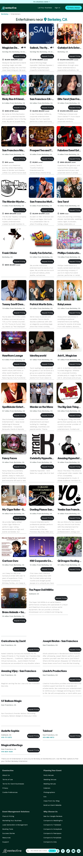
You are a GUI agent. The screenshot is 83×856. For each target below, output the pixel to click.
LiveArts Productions (55, 671)
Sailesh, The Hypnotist (42, 47)
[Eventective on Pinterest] (63, 851)
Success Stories (8, 833)
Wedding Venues (50, 779)
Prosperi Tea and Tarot (43, 150)
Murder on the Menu (41, 406)
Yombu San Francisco (70, 509)
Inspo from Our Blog (51, 801)
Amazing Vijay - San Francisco (18, 671)
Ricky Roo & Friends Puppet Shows (22, 99)
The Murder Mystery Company (20, 201)
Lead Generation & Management (15, 825)
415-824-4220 (7, 752)
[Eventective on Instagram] (58, 851)
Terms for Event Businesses (13, 784)
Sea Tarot (63, 201)
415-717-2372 (6, 737)
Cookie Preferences (10, 792)
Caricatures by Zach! (13, 641)
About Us (6, 775)
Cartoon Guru (10, 560)
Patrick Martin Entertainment (46, 304)
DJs (45, 797)
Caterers (47, 788)
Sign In (57, 8)
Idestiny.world (38, 355)
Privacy (5, 788)
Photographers (49, 792)
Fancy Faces (9, 458)
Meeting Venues (50, 784)
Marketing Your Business (12, 820)
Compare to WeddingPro (53, 820)
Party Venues (49, 775)
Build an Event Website (52, 805)
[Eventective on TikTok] (68, 851)
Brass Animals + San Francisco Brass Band (26, 612)
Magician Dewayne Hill (15, 47)
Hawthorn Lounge (12, 355)
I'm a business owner (40, 2)
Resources (6, 838)
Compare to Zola (50, 842)
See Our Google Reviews (53, 816)
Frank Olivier (9, 253)
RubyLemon (64, 304)
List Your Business (45, 8)
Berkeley (4, 14)
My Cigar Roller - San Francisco (20, 509)
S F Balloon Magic (11, 700)
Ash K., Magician (67, 355)
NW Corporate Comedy (44, 560)
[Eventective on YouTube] (73, 851)
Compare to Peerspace (52, 833)
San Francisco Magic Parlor (18, 150)
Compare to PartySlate (52, 838)
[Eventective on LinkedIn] (79, 851)
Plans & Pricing (8, 816)
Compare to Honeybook (53, 829)
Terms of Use (7, 779)
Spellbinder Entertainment (17, 406)
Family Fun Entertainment (44, 253)
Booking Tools (7, 829)
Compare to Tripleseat (52, 825)
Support (5, 842)
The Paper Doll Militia (41, 589)
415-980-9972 (48, 737)
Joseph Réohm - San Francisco (60, 641)
